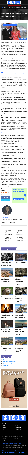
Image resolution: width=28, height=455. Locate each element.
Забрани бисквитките (14, 5)
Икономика (18, 427)
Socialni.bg (11, 443)
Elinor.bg (5, 359)
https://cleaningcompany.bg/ (9, 361)
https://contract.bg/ (7, 363)
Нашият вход (6, 365)
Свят (16, 423)
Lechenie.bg (5, 443)
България (4, 423)
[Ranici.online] (14, 388)
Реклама (18, 7)
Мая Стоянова (5, 42)
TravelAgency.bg (17, 443)
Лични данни (17, 440)
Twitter (5, 200)
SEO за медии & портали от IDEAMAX (10, 450)
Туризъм (17, 425)
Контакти (23, 7)
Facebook (5, 197)
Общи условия (6, 440)
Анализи (4, 429)
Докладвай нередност (19, 199)
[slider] (5, 192)
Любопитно (18, 429)
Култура (4, 427)
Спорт (3, 425)
